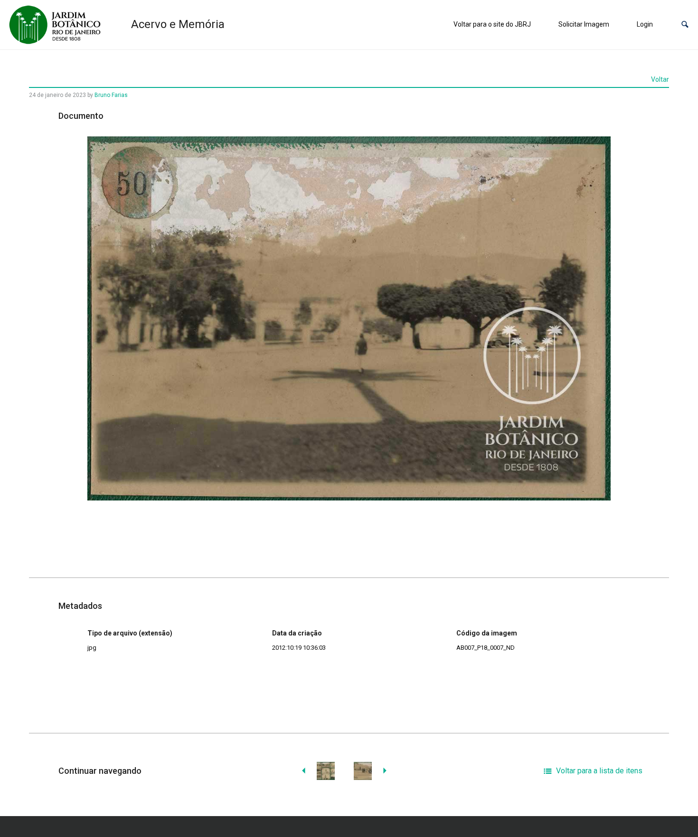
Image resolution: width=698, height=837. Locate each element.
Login (645, 24)
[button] (685, 24)
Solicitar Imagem (583, 24)
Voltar (660, 79)
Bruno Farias (111, 95)
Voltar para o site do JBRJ (492, 24)
